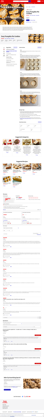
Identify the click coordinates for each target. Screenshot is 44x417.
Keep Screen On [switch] (4, 55)
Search (30, 1)
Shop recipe (15, 47)
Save (28, 20)
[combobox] (21, 1)
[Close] (43, 415)
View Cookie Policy (12, 416)
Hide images (39, 47)
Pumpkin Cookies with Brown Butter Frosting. (25, 118)
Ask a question (37, 15)
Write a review (33, 15)
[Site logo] (5, 402)
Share (4, 53)
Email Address (6, 383)
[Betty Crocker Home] (2, 1)
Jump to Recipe (33, 20)
